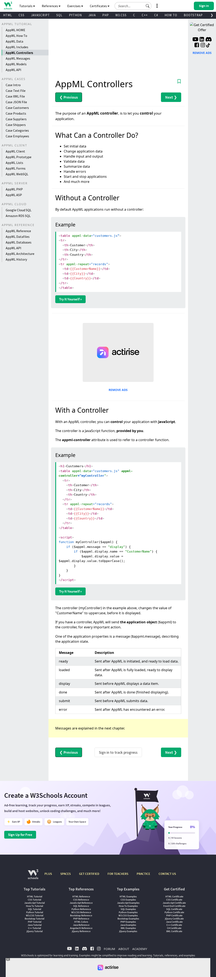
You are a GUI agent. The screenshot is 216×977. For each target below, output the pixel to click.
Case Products (16, 113)
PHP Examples (128, 921)
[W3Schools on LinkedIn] (201, 39)
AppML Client (15, 151)
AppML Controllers (19, 53)
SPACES (65, 874)
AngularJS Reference (81, 928)
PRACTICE (143, 874)
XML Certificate (174, 931)
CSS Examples (128, 899)
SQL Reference (81, 905)
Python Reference (81, 909)
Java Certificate (174, 921)
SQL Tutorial (34, 909)
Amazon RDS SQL (18, 216)
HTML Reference (81, 896)
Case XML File (15, 96)
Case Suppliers (16, 119)
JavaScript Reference (81, 902)
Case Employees (17, 136)
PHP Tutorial (34, 921)
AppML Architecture (20, 254)
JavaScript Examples (128, 902)
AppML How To (16, 35)
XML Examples (128, 928)
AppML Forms (16, 168)
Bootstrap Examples (128, 918)
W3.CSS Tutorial (34, 915)
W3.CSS (121, 15)
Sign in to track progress (118, 752)
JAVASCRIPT (40, 15)
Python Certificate (174, 912)
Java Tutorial (35, 924)
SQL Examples (128, 909)
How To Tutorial (34, 905)
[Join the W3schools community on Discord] (208, 39)
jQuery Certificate (174, 918)
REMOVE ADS (118, 390)
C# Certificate (174, 928)
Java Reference (81, 924)
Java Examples (128, 924)
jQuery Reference (81, 931)
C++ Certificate (174, 924)
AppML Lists (14, 163)
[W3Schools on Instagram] (202, 45)
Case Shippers (16, 125)
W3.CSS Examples (128, 915)
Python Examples (128, 912)
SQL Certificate (174, 909)
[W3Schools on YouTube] (195, 39)
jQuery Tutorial (35, 931)
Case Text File (16, 90)
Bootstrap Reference (81, 915)
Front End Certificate (174, 905)
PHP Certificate (174, 915)
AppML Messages (18, 58)
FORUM (109, 949)
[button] (147, 5)
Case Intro (13, 85)
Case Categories (17, 130)
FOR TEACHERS (118, 874)
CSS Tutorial (34, 899)
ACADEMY (139, 949)
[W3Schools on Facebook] (196, 45)
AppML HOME (15, 30)
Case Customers (17, 108)
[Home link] (8, 5)
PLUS (48, 874)
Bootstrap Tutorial (34, 918)
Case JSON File (16, 102)
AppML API (13, 70)
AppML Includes (17, 47)
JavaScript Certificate (174, 902)
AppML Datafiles (18, 236)
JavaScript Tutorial (34, 902)
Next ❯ (171, 97)
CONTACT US (167, 874)
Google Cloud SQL (18, 210)
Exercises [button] (74, 6)
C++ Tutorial (34, 928)
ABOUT (123, 949)
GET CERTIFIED (89, 874)
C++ (145, 15)
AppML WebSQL (17, 174)
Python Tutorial (34, 912)
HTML (7, 15)
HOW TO (171, 15)
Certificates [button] (99, 6)
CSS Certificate (174, 899)
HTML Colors (81, 921)
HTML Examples (128, 896)
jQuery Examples (128, 931)
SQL (59, 15)
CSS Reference (81, 899)
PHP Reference (81, 918)
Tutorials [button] (26, 6)
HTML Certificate (174, 896)
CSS (21, 15)
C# (156, 15)
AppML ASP (14, 195)
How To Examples (128, 905)
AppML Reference (18, 231)
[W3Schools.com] (33, 876)
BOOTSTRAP (193, 15)
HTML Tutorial (34, 896)
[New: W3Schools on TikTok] (208, 45)
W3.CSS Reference (81, 912)
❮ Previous (68, 97)
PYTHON (75, 15)
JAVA (92, 15)
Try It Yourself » (70, 299)
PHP (105, 15)
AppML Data (14, 41)
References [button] (50, 6)
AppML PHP (14, 189)
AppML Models (16, 64)
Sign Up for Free (20, 834)
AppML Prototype (18, 157)
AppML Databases (18, 242)
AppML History (16, 259)
